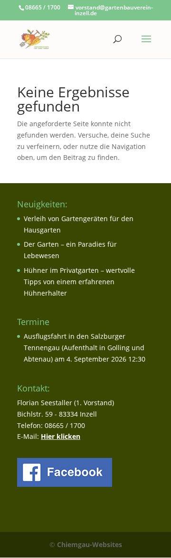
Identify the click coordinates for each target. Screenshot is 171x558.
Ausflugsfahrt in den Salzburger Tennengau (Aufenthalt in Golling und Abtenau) (84, 347)
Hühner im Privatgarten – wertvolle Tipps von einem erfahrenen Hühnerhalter (79, 282)
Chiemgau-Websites (89, 544)
